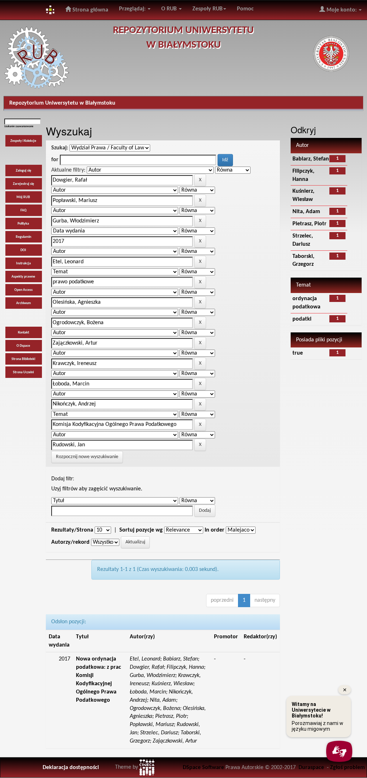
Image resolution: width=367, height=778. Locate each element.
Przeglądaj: (133, 9)
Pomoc (245, 9)
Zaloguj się (23, 171)
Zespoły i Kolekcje (23, 141)
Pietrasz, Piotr (309, 224)
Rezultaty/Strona (72, 530)
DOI (23, 250)
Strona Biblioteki (23, 359)
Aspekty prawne (23, 277)
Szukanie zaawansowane (18, 126)
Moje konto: (341, 10)
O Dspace (23, 346)
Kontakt (23, 333)
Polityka (23, 224)
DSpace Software (203, 767)
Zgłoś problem (347, 767)
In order (214, 530)
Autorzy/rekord (70, 542)
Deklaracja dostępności (71, 767)
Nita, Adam (306, 212)
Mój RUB (23, 197)
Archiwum (23, 303)
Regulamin (23, 237)
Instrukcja (23, 263)
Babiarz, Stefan (310, 159)
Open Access (23, 290)
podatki (301, 319)
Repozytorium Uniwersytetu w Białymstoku (62, 103)
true (297, 353)
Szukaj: (59, 148)
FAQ (23, 210)
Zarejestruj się (23, 184)
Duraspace (311, 767)
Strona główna (89, 10)
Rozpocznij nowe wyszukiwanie (87, 457)
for (54, 160)
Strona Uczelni (23, 372)
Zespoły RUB (207, 9)
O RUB (169, 9)
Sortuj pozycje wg (141, 530)
